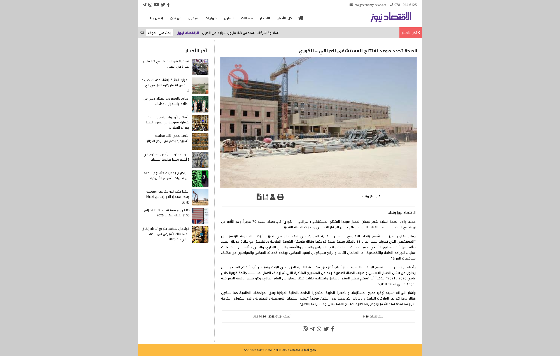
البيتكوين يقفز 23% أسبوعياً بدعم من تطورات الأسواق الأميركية (166, 175)
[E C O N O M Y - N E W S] (390, 19)
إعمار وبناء (370, 196)
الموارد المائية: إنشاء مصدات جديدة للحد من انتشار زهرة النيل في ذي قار (165, 85)
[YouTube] (156, 4)
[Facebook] (168, 4)
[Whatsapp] (319, 329)
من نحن (176, 18)
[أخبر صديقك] (272, 197)
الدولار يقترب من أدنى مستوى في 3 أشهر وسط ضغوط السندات (167, 157)
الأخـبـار (265, 18)
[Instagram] (150, 4)
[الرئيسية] (301, 19)
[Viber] (305, 329)
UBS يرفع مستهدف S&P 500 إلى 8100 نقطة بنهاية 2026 (166, 212)
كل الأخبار (284, 18)
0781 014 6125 (405, 5)
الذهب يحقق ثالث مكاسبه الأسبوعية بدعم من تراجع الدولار (168, 138)
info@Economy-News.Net (370, 5)
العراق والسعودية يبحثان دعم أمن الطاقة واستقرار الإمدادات (166, 101)
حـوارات (211, 18)
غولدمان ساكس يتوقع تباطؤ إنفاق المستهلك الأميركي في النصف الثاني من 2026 (165, 234)
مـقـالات (247, 18)
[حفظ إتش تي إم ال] (265, 197)
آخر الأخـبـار (409, 33)
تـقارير (229, 18)
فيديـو (193, 18)
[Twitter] (163, 4)
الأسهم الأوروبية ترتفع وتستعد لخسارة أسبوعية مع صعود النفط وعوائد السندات (167, 122)
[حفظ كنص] (259, 197)
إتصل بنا (156, 18)
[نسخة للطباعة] (280, 197)
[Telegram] (145, 4)
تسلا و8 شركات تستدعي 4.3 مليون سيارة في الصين (253, 33)
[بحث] (142, 32)
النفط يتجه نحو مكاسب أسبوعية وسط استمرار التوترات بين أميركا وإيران (167, 197)
